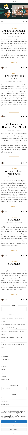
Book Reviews (4, 356)
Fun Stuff (14, 28)
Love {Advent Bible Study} (14, 77)
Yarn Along (14, 219)
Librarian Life (4, 366)
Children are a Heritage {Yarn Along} (14, 125)
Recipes (3, 369)
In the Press (4, 363)
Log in (2, 397)
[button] (26, 408)
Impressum (21, 433)
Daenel (5, 67)
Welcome (3, 376)
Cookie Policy (7, 433)
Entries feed (4, 401)
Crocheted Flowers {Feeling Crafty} (14, 172)
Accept (14, 421)
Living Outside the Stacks (14, 9)
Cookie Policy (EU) (5, 359)
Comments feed (5, 404)
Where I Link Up (5, 379)
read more (14, 62)
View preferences (14, 429)
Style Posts (4, 373)
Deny (14, 425)
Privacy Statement (14, 433)
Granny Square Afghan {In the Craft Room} (14, 32)
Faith (14, 73)
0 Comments (17, 36)
